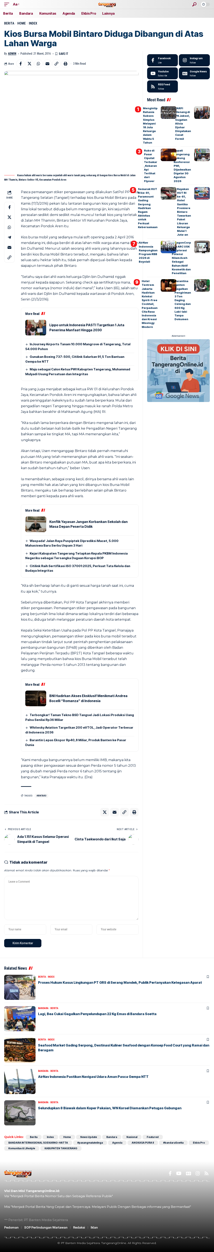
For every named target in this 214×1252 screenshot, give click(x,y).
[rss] (162, 86)
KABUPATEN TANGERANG (61, 1148)
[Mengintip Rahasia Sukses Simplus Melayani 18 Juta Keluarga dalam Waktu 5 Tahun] (168, 112)
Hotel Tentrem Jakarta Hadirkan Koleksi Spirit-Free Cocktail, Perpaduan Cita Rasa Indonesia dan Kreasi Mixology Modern (150, 303)
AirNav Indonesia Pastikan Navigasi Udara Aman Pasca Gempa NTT (93, 1077)
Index (33, 23)
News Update (88, 1137)
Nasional (131, 1137)
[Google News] (194, 73)
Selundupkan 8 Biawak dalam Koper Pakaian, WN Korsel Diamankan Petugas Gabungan (109, 1108)
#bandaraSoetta (173, 1142)
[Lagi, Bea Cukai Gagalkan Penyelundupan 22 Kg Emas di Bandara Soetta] (20, 1018)
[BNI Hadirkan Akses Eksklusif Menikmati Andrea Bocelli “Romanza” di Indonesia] (35, 698)
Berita (9, 23)
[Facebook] (162, 60)
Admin (12, 53)
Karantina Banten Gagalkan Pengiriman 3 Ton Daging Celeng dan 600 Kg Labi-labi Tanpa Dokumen (183, 300)
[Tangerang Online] (107, 4)
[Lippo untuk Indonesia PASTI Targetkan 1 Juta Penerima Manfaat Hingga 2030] (35, 327)
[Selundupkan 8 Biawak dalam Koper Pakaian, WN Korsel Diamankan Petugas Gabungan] (20, 1112)
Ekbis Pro (199, 1142)
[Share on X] (29, 63)
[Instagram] (194, 60)
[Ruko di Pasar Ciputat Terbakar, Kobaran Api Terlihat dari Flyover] (168, 155)
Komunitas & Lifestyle (21, 1148)
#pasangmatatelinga (90, 1142)
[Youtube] (162, 73)
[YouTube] (178, 1173)
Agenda (117, 1142)
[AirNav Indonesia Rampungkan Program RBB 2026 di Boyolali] (168, 247)
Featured (153, 1137)
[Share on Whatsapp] (38, 63)
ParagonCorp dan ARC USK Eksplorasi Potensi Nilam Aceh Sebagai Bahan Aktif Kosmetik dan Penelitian (181, 258)
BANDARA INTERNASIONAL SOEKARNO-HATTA (38, 1142)
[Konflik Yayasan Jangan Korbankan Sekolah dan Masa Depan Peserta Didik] (35, 524)
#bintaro (41, 795)
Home (21, 23)
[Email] (47, 63)
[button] (7, 4)
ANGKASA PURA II (143, 1142)
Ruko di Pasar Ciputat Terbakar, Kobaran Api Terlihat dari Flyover (150, 166)
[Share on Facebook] (20, 63)
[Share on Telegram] (9, 237)
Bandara (43, 1008)
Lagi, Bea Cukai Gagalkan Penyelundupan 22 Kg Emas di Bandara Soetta (97, 1014)
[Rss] (206, 1173)
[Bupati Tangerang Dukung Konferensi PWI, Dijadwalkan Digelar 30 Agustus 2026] (202, 155)
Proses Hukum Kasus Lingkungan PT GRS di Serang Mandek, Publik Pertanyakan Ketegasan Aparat (120, 982)
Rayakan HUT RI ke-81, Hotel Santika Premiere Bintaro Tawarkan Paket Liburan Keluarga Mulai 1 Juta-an (184, 211)
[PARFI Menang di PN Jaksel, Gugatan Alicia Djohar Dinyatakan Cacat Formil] (202, 112)
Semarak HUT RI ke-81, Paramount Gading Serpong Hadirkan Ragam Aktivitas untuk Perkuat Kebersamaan (148, 208)
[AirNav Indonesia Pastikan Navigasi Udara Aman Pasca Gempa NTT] (20, 1081)
